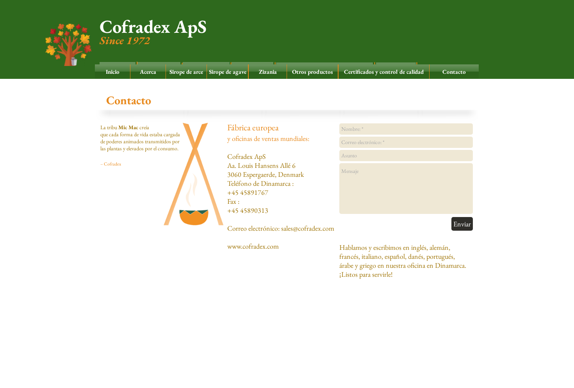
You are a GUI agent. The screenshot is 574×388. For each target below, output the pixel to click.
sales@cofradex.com (307, 228)
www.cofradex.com (253, 246)
